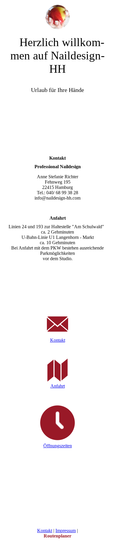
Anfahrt (57, 385)
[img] (57, 15)
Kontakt (57, 340)
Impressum (65, 530)
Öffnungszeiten (57, 445)
